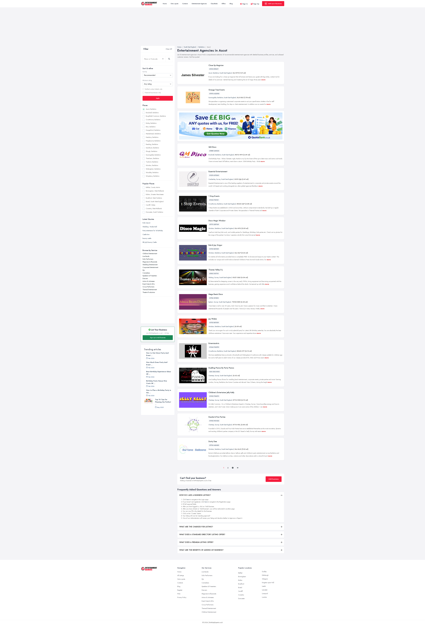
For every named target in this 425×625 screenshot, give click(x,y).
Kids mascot (146, 223)
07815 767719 (213, 274)
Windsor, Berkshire (152, 165)
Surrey (218, 179)
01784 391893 (214, 298)
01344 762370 (214, 347)
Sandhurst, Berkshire (152, 148)
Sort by (145, 72)
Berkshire (216, 73)
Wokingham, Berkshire (153, 169)
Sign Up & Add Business (157, 337)
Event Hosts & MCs (149, 284)
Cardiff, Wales (150, 205)
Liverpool (265, 593)
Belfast (240, 573)
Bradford (241, 584)
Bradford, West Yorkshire (154, 198)
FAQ (178, 594)
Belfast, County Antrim (153, 187)
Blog (231, 4)
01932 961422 (214, 421)
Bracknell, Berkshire (152, 112)
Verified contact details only (153, 89)
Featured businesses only (153, 93)
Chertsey (211, 375)
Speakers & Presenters (150, 276)
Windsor (211, 228)
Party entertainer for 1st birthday (153, 230)
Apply (157, 98)
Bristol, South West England (154, 201)
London (264, 597)
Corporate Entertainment (150, 267)
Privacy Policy (181, 597)
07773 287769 (214, 224)
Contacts (185, 4)
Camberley (212, 179)
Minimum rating (147, 80)
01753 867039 (214, 249)
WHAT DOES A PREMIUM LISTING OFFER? (196, 542)
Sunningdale (212, 97)
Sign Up (256, 4)
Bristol (240, 587)
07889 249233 (214, 151)
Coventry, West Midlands (154, 208)
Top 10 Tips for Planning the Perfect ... (163, 402)
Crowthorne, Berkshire (153, 120)
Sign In (245, 4)
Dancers (145, 278)
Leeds (264, 586)
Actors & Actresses (149, 281)
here (187, 499)
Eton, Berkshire (150, 126)
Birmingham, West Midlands (155, 191)
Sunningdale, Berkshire (153, 155)
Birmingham (242, 576)
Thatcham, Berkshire (152, 158)
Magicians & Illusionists (150, 262)
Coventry (241, 595)
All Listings (180, 575)
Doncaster (241, 598)
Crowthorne (212, 204)
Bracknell (211, 155)
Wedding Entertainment (150, 265)
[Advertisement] (212, 29)
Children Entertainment (150, 253)
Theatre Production (149, 292)
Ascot (210, 73)
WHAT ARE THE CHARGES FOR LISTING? (196, 526)
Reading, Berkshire (152, 144)
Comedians (146, 273)
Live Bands (146, 256)
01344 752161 (214, 200)
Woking (211, 277)
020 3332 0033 (214, 372)
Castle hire (146, 234)
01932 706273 (214, 396)
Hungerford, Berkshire (153, 130)
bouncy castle (147, 238)
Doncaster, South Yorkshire (154, 212)
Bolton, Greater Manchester (155, 194)
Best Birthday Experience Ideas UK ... (158, 372)
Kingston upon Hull (268, 582)
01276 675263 (214, 175)
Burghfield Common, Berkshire (156, 116)
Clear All (169, 49)
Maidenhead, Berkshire (153, 134)
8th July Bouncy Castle (150, 242)
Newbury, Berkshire (152, 137)
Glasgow (265, 579)
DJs (144, 270)
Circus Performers (148, 287)
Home (165, 4)
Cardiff (240, 591)
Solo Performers (148, 259)
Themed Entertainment (150, 289)
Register (179, 590)
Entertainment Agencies (199, 4)
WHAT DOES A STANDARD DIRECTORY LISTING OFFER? (202, 534)
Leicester (265, 590)
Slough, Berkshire (151, 151)
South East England (226, 73)
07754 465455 (214, 445)
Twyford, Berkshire (152, 162)
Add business (274, 479)
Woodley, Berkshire (152, 172)
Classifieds (214, 4)
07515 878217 (213, 69)
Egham (211, 302)
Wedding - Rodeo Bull (150, 227)
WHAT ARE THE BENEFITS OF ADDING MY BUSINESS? (201, 550)
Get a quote (174, 4)
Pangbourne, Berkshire (153, 141)
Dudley (264, 571)
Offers (224, 4)
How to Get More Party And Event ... (157, 354)
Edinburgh (265, 575)
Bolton (240, 580)
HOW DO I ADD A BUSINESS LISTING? (195, 495)
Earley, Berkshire (151, 123)
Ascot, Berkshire (151, 109)
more (263, 80)
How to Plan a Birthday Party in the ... (158, 391)
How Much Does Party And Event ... (156, 363)
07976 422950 (214, 94)
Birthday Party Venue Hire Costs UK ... (156, 382)
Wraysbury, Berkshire (152, 176)
